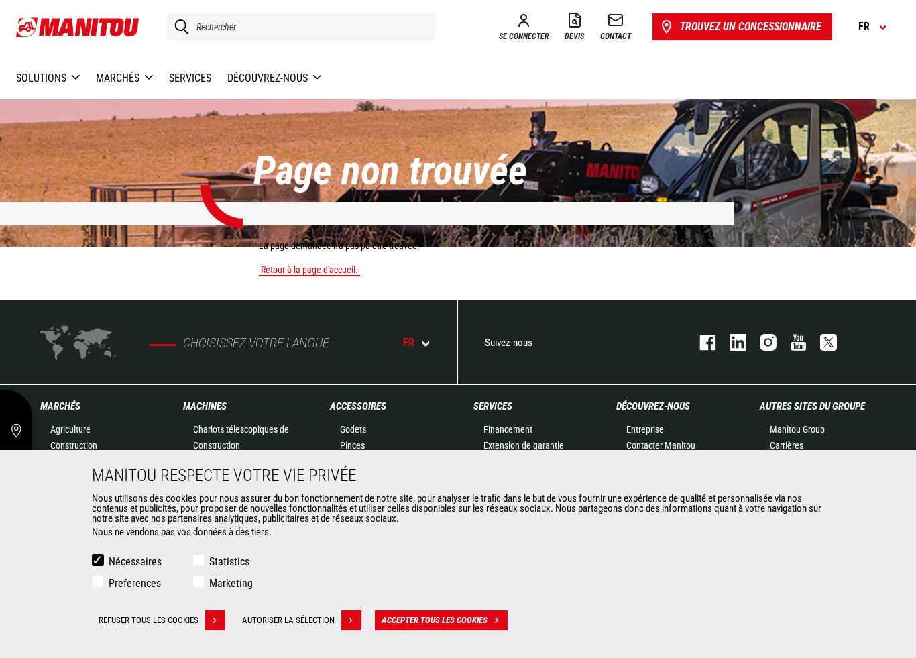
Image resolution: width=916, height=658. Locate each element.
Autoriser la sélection (288, 620)
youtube (792, 342)
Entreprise (645, 429)
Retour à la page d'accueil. (309, 269)
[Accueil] (78, 26)
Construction (73, 445)
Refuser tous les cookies (148, 620)
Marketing (231, 583)
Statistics (229, 561)
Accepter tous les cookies (435, 620)
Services (492, 406)
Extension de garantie (523, 445)
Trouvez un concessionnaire (750, 26)
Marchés (60, 406)
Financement (507, 429)
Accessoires (358, 406)
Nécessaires (135, 561)
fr (408, 342)
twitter (822, 342)
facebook (701, 342)
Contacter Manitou (660, 445)
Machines (205, 406)
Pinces (352, 445)
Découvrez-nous (653, 406)
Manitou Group (797, 429)
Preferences (135, 583)
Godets (353, 429)
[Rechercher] (178, 26)
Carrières (786, 445)
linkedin (731, 342)
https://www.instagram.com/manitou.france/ (761, 342)
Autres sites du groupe (812, 406)
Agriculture (70, 429)
